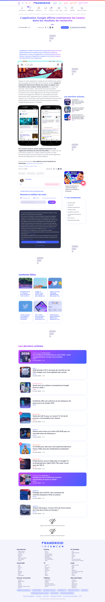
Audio (72, 563)
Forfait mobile (83, 3)
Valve (46, 560)
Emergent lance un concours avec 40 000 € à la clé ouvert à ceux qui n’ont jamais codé (25, 294)
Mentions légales (28, 596)
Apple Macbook (75, 552)
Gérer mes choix (40, 245)
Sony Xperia (21, 559)
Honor (73, 556)
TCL (46, 572)
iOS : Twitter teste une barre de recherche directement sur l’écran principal (40, 317)
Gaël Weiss (28, 179)
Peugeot (20, 571)
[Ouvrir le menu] (19, 3)
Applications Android (34, 14)
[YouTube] (54, 546)
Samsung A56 (71, 202)
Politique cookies (28, 239)
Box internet (71, 218)
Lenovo (73, 555)
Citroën (20, 567)
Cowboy (74, 580)
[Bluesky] (62, 546)
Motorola (20, 555)
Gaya (73, 582)
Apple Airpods (75, 565)
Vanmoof (74, 587)
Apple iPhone (21, 551)
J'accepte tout (41, 242)
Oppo (19, 556)
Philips (46, 569)
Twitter (41, 173)
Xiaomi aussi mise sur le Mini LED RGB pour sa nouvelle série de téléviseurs (51, 432)
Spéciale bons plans (50, 198)
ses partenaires (31, 233)
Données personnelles (70, 596)
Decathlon (74, 581)
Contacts (46, 596)
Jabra (73, 567)
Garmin (20, 583)
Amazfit (20, 580)
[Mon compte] (29, 3)
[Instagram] (45, 546)
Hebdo (37, 198)
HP (72, 558)
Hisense (47, 565)
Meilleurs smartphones (74, 207)
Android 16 (84, 590)
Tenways (74, 586)
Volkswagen (21, 575)
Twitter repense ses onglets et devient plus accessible (25, 317)
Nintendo (47, 556)
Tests (60, 3)
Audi (19, 565)
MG (19, 570)
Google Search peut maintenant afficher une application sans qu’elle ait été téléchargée (55, 317)
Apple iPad (47, 580)
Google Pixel (21, 552)
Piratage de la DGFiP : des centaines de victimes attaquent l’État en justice (48, 494)
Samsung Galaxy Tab (50, 585)
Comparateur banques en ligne (40, 593)
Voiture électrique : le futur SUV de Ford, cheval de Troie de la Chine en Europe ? (52, 509)
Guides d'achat (37, 383)
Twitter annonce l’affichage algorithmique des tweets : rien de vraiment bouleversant (55, 294)
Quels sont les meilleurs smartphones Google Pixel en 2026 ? (78, 109)
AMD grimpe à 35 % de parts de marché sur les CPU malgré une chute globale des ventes (51, 371)
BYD (19, 566)
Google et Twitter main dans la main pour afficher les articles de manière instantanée (40, 294)
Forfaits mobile (72, 209)
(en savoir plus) (50, 228)
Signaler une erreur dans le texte (27, 166)
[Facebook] (48, 546)
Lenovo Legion (48, 554)
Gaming (46, 549)
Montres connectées (23, 578)
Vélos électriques (76, 578)
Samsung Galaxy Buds (77, 571)
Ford (19, 569)
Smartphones (21, 549)
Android (26, 14)
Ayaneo (47, 552)
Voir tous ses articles (52, 184)
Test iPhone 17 (62, 590)
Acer (73, 551)
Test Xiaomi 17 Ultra (74, 590)
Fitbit (19, 582)
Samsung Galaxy (22, 558)
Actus (55, 3)
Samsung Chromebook (77, 560)
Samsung (47, 570)
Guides (66, 3)
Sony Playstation (49, 559)
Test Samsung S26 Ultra (67, 593)
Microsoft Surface (76, 559)
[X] (42, 546)
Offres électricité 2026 (73, 220)
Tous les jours (26, 198)
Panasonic (47, 567)
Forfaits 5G (70, 205)
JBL (73, 569)
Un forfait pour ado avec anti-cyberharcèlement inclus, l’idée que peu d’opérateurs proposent (52, 448)
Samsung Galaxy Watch (24, 586)
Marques (32, 173)
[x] (21, 184)
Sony (46, 571)
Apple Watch (21, 581)
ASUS (46, 551)
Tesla (19, 574)
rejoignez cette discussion (34, 163)
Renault (20, 572)
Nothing (74, 570)
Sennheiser (74, 572)
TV (44, 563)
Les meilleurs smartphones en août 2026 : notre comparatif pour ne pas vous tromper (78, 102)
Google (25, 169)
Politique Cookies (56, 596)
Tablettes (47, 578)
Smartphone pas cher (73, 212)
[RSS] (51, 546)
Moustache (74, 583)
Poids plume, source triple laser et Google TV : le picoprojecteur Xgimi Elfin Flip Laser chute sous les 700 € (51, 463)
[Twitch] (57, 546)
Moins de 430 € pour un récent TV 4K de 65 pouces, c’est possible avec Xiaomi (50, 417)
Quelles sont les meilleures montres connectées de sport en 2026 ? (47, 478)
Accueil (20, 14)
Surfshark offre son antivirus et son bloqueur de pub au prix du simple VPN (52, 402)
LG (45, 566)
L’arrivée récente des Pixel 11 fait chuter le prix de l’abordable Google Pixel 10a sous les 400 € (78, 116)
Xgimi (46, 574)
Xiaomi (20, 560)
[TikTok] (60, 546)
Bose (73, 566)
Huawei (20, 554)
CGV (80, 596)
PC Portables (74, 549)
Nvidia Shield (48, 558)
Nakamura (74, 585)
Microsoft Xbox (48, 555)
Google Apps (44, 14)
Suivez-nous (65, 27)
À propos (38, 596)
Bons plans (73, 3)
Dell (73, 554)
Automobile (21, 563)
